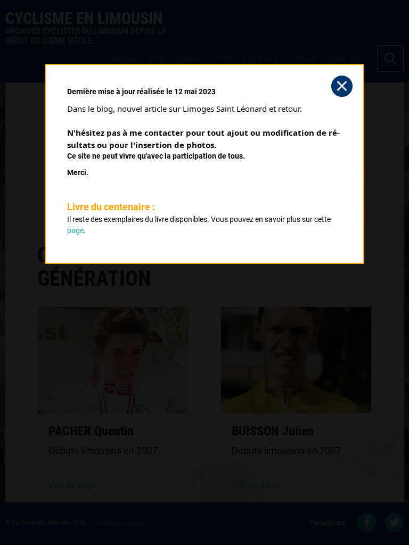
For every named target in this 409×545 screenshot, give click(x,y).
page (75, 230)
